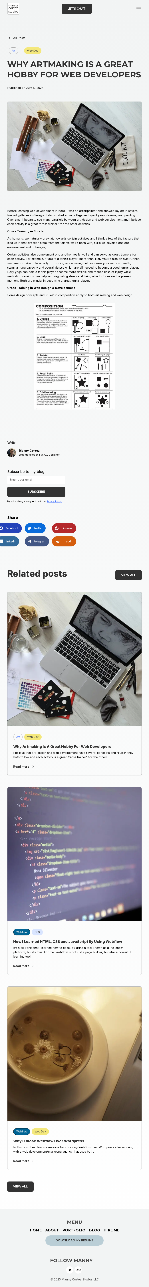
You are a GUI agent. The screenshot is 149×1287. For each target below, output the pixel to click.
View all (128, 575)
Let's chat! (76, 8)
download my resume (75, 1240)
